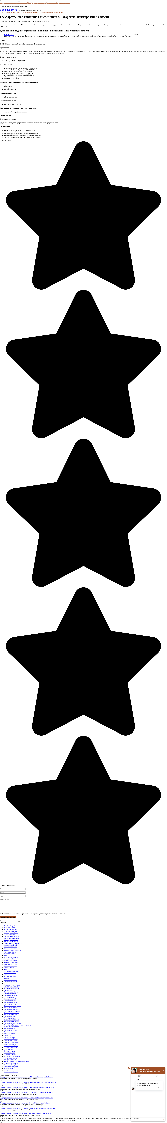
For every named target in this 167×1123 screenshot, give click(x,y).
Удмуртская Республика (12, 1056)
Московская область (10, 980)
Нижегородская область (12, 985)
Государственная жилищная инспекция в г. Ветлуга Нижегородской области (25, 1103)
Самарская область (10, 1035)
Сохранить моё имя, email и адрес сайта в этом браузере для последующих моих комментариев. (33, 914)
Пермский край (9, 997)
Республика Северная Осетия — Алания (17, 1025)
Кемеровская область (11, 957)
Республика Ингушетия (12, 1011)
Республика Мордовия (11, 1021)
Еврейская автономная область (14, 943)
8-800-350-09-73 (8, 10)
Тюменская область (10, 1054)
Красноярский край (10, 964)
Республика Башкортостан (12, 1006)
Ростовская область (10, 1032)
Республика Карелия (10, 1014)
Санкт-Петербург (9, 1037)
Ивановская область (10, 947)
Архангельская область (11, 929)
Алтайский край (9, 926)
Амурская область (10, 927)
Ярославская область (11, 1072)
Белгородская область (11, 933)
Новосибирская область (12, 988)
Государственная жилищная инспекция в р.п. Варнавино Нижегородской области (27, 1087)
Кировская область (10, 959)
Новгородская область (11, 987)
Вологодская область (11, 940)
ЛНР (5, 974)
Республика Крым (10, 1018)
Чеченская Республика (11, 1065)
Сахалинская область (11, 1040)
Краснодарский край (11, 962)
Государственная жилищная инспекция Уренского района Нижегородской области (27, 1108)
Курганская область (10, 966)
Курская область (9, 967)
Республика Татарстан (11, 1027)
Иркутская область (10, 948)
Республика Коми (10, 1016)
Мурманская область (10, 981)
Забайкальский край (10, 945)
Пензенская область (10, 995)
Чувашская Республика (11, 1066)
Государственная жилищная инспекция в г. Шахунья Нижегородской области (25, 1113)
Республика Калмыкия (11, 1013)
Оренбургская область (11, 992)
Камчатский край (9, 954)
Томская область (9, 1051)
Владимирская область (11, 936)
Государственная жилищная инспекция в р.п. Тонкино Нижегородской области (26, 1092)
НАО (5, 983)
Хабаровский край (10, 1060)
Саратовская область (10, 1039)
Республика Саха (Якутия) (12, 1023)
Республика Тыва (9, 1028)
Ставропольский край (11, 1046)
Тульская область (9, 1053)
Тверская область (9, 1049)
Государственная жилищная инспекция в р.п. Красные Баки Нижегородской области (28, 1082)
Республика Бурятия (10, 1007)
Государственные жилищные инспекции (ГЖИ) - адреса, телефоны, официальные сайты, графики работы (35, 3)
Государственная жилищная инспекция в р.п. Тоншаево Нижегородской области (26, 1098)
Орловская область (10, 994)
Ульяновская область (10, 1058)
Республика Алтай (10, 1004)
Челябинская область (11, 1063)
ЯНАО (6, 1070)
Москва (6, 978)
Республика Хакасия (10, 1030)
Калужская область (10, 952)
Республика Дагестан (11, 1009)
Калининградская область (12, 950)
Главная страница (6, 12)
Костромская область (11, 960)
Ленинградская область (11, 971)
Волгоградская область (11, 938)
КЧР (5, 969)
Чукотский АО (9, 1068)
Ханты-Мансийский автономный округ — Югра (20, 1061)
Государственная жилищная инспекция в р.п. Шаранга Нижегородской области (26, 1077)
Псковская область (10, 1000)
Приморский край (10, 999)
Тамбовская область (10, 1047)
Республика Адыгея (10, 1002)
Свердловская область (11, 1042)
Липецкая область (10, 973)
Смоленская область (10, 1044)
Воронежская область (11, 941)
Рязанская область (10, 1033)
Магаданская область (11, 976)
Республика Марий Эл (11, 1020)
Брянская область (9, 934)
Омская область (9, 990)
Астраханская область (11, 931)
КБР (5, 955)
